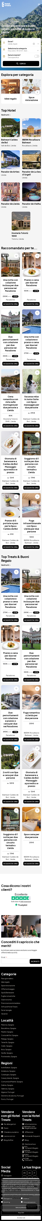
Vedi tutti (5, 115)
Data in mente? (14, 55)
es (30, 1173)
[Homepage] (6, 4)
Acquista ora (10, 304)
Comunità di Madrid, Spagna (12, 1082)
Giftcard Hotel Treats (9, 1007)
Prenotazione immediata (10, 1003)
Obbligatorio (8, 1198)
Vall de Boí (5, 145)
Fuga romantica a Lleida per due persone (31, 715)
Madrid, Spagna (7, 1032)
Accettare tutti (21, 1218)
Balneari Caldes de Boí (9, 141)
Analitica (26, 1198)
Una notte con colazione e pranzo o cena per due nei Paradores (31, 342)
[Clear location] (34, 44)
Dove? (10, 41)
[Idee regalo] (10, 86)
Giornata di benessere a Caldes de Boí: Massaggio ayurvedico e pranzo (10, 465)
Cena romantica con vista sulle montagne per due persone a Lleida (10, 403)
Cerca (23, 63)
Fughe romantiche (8, 996)
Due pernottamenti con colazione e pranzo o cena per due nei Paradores (10, 719)
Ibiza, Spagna (6, 1049)
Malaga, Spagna (7, 1039)
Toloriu (15, 239)
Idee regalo (10, 98)
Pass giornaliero (7, 978)
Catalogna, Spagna (8, 1074)
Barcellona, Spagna (8, 1028)
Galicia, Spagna (7, 1085)
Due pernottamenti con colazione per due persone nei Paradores (10, 343)
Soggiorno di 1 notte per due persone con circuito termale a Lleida (31, 465)
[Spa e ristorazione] (31, 86)
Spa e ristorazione (31, 98)
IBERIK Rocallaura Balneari (31, 141)
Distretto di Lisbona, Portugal (12, 1096)
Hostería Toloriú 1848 (20, 234)
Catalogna (14, 21)
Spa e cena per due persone (31, 835)
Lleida (13, 145)
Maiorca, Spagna (7, 1025)
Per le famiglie (6, 1010)
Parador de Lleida (10, 203)
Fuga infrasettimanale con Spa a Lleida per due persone (31, 526)
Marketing (7, 1202)
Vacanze (4, 1014)
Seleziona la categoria (17, 48)
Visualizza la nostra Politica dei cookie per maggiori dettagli (20, 1194)
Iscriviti (35, 961)
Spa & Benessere (7, 992)
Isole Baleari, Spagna (9, 1067)
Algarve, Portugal (7, 1092)
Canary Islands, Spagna (10, 1078)
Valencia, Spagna (7, 1089)
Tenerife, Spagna (7, 1042)
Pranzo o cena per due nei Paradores (31, 282)
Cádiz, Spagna (6, 1046)
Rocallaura (27, 145)
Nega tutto (21, 1212)
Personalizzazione (29, 1202)
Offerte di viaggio (8, 989)
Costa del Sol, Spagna (9, 1035)
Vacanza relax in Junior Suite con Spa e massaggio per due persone (31, 402)
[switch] (36, 56)
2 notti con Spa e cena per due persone (10, 775)
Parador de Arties (10, 171)
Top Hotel (8, 110)
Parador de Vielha (31, 203)
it (34, 1173)
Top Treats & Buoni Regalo (15, 559)
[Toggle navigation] (39, 4)
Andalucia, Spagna (8, 1071)
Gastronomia (6, 1000)
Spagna (4, 21)
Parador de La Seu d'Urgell (31, 173)
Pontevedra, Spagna (9, 1056)
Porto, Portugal (7, 1099)
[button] (21, 51)
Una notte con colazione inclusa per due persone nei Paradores (10, 285)
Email (3, 957)
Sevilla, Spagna (7, 1053)
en (24, 1173)
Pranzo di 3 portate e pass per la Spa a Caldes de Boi (10, 524)
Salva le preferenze (21, 1207)
